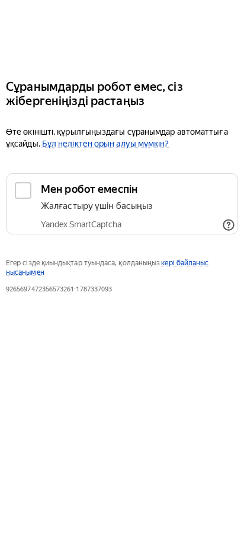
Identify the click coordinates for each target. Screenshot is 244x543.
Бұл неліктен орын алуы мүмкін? (105, 143)
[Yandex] (122, 35)
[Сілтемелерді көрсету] (228, 224)
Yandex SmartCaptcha (81, 224)
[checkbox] (122, 203)
